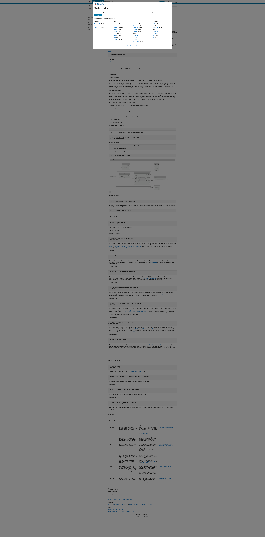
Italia (115, 37)
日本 (154, 35)
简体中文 (156, 31)
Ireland (115, 35)
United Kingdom (136, 41)
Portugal (135, 29)
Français (136, 39)
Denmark (116, 25)
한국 (154, 37)
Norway (135, 25)
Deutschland (116, 27)
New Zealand (155, 27)
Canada (96, 25)
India (154, 25)
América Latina (97, 23)
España (115, 29)
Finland (115, 31)
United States (97, 27)
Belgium (115, 23)
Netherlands (136, 23)
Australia (155, 23)
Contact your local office (132, 45)
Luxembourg (116, 39)
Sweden (135, 31)
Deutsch (136, 35)
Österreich (135, 27)
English (136, 37)
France (115, 33)
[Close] (170, 4)
